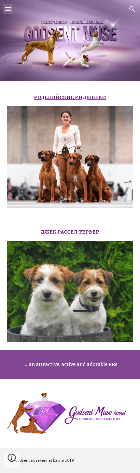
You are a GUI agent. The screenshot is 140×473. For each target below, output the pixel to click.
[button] (8, 9)
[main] (70, 97)
